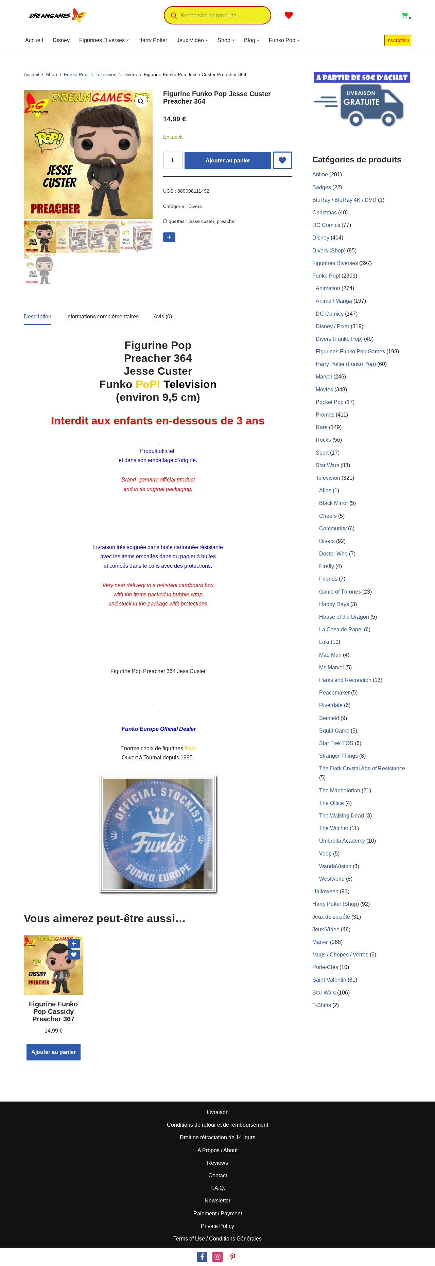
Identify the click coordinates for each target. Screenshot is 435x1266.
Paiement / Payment (217, 1213)
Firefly (326, 566)
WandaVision (335, 866)
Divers (130, 74)
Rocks (323, 440)
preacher (226, 221)
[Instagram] (217, 1257)
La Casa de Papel (341, 629)
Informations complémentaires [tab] (102, 316)
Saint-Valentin (329, 980)
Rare (322, 427)
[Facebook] (202, 1257)
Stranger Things (338, 756)
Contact (217, 1175)
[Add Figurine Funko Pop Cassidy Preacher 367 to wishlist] (74, 955)
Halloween (325, 891)
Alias (325, 490)
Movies (324, 389)
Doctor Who (333, 554)
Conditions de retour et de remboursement (217, 1125)
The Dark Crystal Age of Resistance (362, 768)
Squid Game (334, 731)
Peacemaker (334, 693)
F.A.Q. (217, 1188)
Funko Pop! (76, 74)
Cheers (328, 516)
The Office (331, 803)
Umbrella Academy (342, 841)
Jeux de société (331, 917)
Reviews (217, 1163)
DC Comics (326, 225)
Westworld (332, 879)
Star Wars (327, 465)
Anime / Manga (334, 301)
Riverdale (331, 705)
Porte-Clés (325, 967)
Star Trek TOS (336, 743)
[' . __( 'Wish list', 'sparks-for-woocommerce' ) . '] (289, 15)
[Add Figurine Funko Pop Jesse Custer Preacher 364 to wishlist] (282, 160)
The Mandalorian (339, 790)
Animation (328, 288)
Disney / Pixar (332, 326)
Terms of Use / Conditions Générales (217, 1239)
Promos (325, 415)
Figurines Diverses (335, 263)
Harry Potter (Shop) (335, 904)
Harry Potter (152, 40)
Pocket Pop (330, 402)
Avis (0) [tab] (163, 316)
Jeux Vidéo (326, 929)
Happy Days (334, 604)
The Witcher (333, 828)
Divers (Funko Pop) (339, 339)
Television (106, 74)
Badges (321, 187)
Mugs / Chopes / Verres (340, 954)
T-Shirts (321, 1005)
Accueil (34, 40)
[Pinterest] (233, 1257)
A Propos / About (217, 1150)
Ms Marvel (331, 667)
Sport (322, 453)
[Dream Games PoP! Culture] (58, 15)
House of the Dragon (344, 617)
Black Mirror (333, 503)
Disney (61, 40)
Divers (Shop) (329, 250)
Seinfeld (329, 718)
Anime (320, 174)
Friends (328, 579)
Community (333, 528)
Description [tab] (37, 316)
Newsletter (217, 1201)
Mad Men (330, 655)
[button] (127, 40)
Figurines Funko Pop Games (350, 351)
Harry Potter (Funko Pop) (346, 364)
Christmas (324, 212)
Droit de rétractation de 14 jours (217, 1138)
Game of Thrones (340, 592)
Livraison (218, 1112)
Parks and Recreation (345, 680)
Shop (51, 74)
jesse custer (201, 221)
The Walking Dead (341, 816)
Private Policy (217, 1226)
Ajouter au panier (228, 160)
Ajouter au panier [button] (53, 1052)
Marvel (324, 377)
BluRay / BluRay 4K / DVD (344, 200)
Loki (324, 642)
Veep (325, 854)
